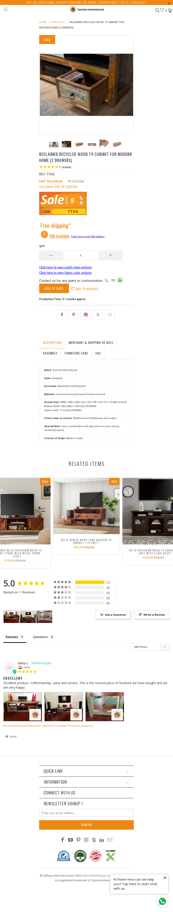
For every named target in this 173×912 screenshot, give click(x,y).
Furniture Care (76, 353)
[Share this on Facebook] (62, 315)
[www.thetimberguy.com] (86, 10)
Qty (42, 246)
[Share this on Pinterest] (73, 315)
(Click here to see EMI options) (88, 236)
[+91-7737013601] (107, 281)
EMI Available (59, 236)
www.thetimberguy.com (97, 875)
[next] (128, 84)
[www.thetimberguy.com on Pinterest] (78, 840)
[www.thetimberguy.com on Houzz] (94, 840)
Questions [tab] (40, 637)
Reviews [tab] (12, 637)
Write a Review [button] (154, 615)
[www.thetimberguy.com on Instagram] (86, 840)
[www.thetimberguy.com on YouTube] (70, 840)
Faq (98, 353)
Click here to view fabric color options (65, 273)
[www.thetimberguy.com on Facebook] (62, 840)
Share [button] (13, 736)
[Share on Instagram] (86, 315)
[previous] (44, 84)
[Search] (157, 10)
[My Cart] (169, 10)
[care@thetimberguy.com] (113, 281)
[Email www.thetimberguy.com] (109, 840)
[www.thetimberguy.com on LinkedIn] (102, 840)
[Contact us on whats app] (120, 281)
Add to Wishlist (87, 289)
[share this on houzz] (98, 315)
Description (52, 342)
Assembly (50, 353)
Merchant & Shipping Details (91, 342)
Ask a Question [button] (115, 615)
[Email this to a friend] (110, 315)
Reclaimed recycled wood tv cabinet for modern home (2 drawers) (48, 726)
